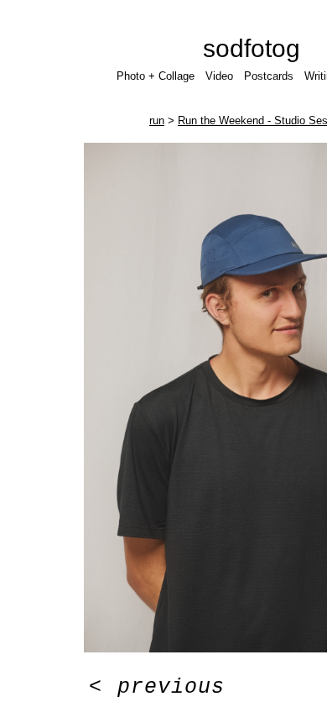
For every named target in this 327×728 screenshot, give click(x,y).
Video (219, 76)
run (156, 120)
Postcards (268, 76)
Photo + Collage (156, 76)
